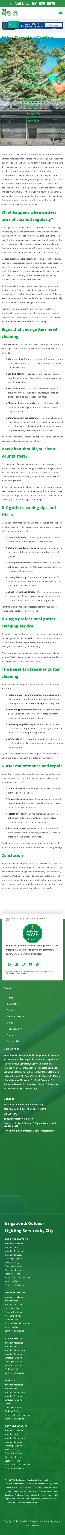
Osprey (49, 1483)
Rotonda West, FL (12, 1068)
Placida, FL (27, 1063)
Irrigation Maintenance (15, 1251)
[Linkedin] (16, 964)
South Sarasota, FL (44, 1080)
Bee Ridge (16, 1502)
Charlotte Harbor (49, 1487)
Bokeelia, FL (14, 1088)
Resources (13, 1028)
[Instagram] (23, 964)
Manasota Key (26, 1487)
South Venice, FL (33, 1076)
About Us (12, 1003)
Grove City (16, 1487)
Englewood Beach (45, 1480)
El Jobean (37, 1487)
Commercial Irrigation (14, 1285)
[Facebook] (9, 964)
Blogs (10, 1022)
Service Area (14, 1016)
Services (12, 1010)
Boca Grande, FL (13, 1063)
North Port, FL (11, 1055)
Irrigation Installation (14, 1243)
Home (10, 997)
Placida (8, 1487)
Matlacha (33, 1495)
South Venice (32, 1483)
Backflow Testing (12, 1273)
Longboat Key (35, 1498)
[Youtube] (30, 964)
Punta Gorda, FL (27, 1055)
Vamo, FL (28, 1080)
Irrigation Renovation (14, 1255)
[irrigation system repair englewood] (16, 12)
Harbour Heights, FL (14, 1076)
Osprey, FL (26, 1059)
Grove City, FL (29, 1068)
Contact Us (13, 1041)
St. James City (52, 1495)
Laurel (55, 1483)
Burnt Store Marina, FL (48, 1072)
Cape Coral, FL (54, 1059)
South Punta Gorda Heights (31, 1502)
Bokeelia (41, 1495)
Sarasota (8, 1483)
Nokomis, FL (14, 1059)
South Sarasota (19, 1483)
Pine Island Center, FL (37, 1084)
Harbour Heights (11, 1491)
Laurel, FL (48, 1076)
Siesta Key (24, 1498)
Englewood (20, 1480)
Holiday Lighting (12, 1262)
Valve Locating (11, 1281)
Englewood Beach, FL (14, 1084)
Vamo (55, 1491)
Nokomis (41, 1483)
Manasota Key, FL (46, 1068)
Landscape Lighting (13, 1258)
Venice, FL (11, 1380)
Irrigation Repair (12, 1247)
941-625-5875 (10, 1114)
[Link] (37, 964)
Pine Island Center (22, 1495)
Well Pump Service (13, 1270)
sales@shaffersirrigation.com (19, 1118)
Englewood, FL (43, 1055)
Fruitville (45, 1498)
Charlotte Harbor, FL (26, 1072)
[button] (60, 12)
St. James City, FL (30, 1088)
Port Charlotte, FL (43, 1063)
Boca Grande (32, 1480)
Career (11, 1034)
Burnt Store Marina (26, 1491)
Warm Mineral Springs (43, 1491)
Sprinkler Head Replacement (18, 1277)
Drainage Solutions (13, 1266)
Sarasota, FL (39, 1059)
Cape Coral (9, 1495)
